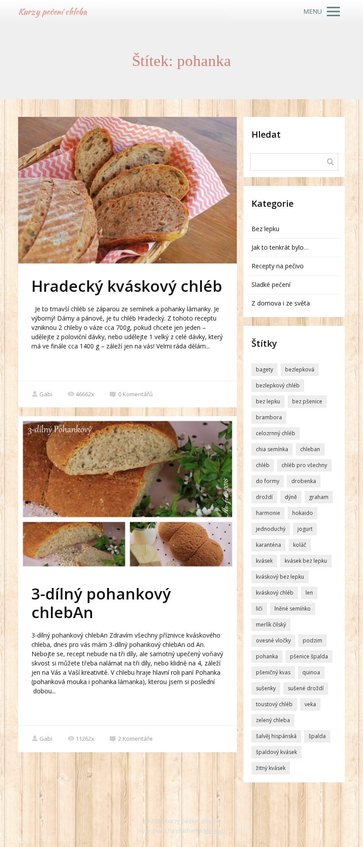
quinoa (311, 672)
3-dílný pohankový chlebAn (101, 603)
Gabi (45, 394)
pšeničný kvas (273, 672)
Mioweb (214, 831)
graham (318, 497)
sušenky (266, 688)
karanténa (268, 545)
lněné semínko (292, 608)
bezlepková (299, 369)
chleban (310, 449)
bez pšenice (307, 401)
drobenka (303, 481)
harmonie (268, 513)
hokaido (302, 513)
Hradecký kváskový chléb (126, 285)
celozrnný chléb (275, 433)
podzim (312, 640)
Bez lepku (265, 228)
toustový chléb (274, 704)
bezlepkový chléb (278, 385)
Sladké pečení (270, 284)
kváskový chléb (274, 592)
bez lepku (268, 401)
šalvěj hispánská (276, 736)
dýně (291, 497)
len (309, 592)
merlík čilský (271, 624)
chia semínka (272, 449)
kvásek (264, 561)
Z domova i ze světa (280, 303)
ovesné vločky (273, 640)
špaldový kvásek (276, 752)
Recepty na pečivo (277, 266)
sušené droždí (306, 688)
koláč (299, 545)
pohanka (267, 656)
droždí (264, 497)
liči (259, 608)
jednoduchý (271, 529)
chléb (263, 465)
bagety (264, 369)
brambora (269, 417)
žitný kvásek (271, 768)
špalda (317, 736)
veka (310, 704)
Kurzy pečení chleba (52, 12)
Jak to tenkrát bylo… (280, 247)
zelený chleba (273, 720)
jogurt (305, 529)
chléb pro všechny (304, 465)
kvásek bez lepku (306, 561)
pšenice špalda (309, 656)
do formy (267, 481)
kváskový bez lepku (280, 576)
